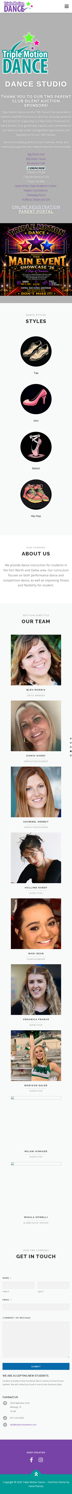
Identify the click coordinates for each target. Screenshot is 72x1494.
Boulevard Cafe (36, 163)
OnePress (53, 1482)
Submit (36, 1366)
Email (7, 1299)
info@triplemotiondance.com (23, 1424)
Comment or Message (17, 1317)
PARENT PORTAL (36, 211)
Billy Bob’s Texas (36, 159)
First (6, 1291)
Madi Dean (36, 953)
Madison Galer (36, 1085)
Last (41, 1291)
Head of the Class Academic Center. (36, 186)
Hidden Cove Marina (36, 190)
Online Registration (36, 207)
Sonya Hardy (36, 755)
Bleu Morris (36, 690)
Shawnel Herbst (36, 821)
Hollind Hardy (36, 887)
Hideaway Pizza (36, 195)
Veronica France (36, 1019)
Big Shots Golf (36, 154)
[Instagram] (40, 1459)
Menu (66, 6)
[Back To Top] (36, 1474)
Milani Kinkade (36, 1151)
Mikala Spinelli (36, 1217)
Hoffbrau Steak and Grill (36, 199)
